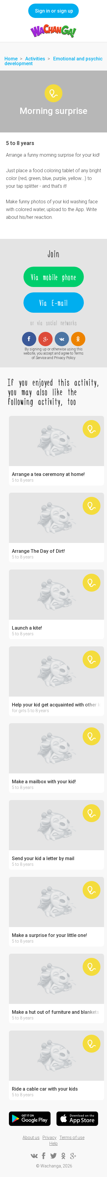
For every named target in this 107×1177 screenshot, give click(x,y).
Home (11, 59)
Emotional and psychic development (53, 61)
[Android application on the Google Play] (30, 1119)
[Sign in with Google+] (45, 339)
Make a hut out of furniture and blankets (55, 1012)
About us (31, 1137)
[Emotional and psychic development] (53, 93)
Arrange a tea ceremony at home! (48, 474)
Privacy (49, 1137)
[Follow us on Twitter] (53, 1156)
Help (53, 1143)
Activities (35, 59)
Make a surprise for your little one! (49, 935)
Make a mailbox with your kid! (44, 781)
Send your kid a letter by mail (43, 858)
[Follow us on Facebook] (43, 1156)
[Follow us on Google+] (73, 1156)
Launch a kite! (27, 628)
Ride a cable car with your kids (45, 1089)
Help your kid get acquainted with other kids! (56, 705)
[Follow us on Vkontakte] (33, 1156)
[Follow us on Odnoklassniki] (63, 1156)
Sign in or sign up (54, 11)
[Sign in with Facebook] (29, 339)
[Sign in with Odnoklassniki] (78, 339)
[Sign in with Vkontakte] (62, 339)
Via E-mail (53, 302)
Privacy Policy (64, 358)
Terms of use (71, 1137)
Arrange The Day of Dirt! (38, 551)
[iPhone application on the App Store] (77, 1119)
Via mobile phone (53, 277)
